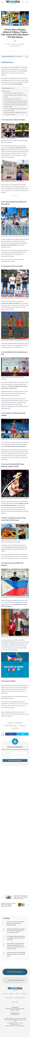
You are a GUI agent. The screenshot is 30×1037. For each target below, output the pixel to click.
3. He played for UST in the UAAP (12, 99)
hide (13, 88)
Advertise (5, 993)
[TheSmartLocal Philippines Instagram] (13, 669)
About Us (11, 993)
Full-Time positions (9, 997)
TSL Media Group (20, 1025)
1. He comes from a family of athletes (13, 93)
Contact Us (17, 993)
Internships (24, 993)
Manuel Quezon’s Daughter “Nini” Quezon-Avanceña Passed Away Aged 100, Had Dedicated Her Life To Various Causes (16, 946)
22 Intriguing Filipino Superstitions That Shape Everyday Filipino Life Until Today (16, 938)
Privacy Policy (15, 1001)
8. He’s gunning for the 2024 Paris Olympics (15, 112)
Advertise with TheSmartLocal (15, 972)
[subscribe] (23, 980)
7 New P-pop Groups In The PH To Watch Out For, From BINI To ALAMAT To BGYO (15, 923)
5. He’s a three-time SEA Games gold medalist (15, 103)
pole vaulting (15, 728)
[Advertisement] (15, 831)
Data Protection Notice (20, 997)
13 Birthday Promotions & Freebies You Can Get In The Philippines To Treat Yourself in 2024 (16, 930)
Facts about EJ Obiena (9, 114)
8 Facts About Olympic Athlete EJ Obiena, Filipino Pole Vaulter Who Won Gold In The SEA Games (15, 33)
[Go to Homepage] (13, 2)
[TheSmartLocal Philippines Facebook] (8, 669)
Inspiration (21, 44)
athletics (10, 722)
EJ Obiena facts (6, 91)
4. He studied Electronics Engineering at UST (15, 101)
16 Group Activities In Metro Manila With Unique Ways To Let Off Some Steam (16, 954)
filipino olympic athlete (11, 725)
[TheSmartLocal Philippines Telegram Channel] (18, 669)
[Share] (11, 734)
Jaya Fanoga (8, 44)
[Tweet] (23, 734)
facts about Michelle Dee (11, 705)
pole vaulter (22, 725)
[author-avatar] (15, 41)
